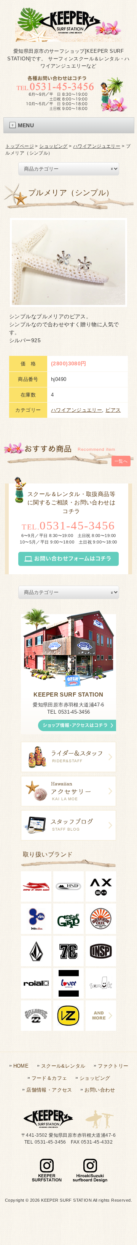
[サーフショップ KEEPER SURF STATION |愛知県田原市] (68, 35)
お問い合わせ (99, 1090)
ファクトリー (113, 1066)
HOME (21, 1066)
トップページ (19, 146)
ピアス (113, 410)
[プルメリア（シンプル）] (68, 262)
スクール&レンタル (63, 1066)
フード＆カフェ (49, 1078)
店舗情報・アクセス (49, 1090)
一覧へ (121, 461)
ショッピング (53, 146)
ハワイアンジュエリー (96, 146)
